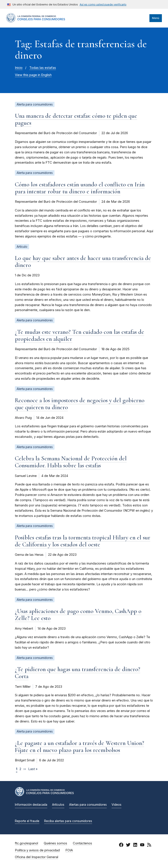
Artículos (58, 804)
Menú (155, 18)
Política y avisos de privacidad (37, 850)
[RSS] (149, 845)
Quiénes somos (55, 843)
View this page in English (33, 75)
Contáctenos (82, 843)
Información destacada (31, 804)
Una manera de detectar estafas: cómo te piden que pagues (76, 119)
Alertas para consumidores (88, 804)
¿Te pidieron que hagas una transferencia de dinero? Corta (77, 672)
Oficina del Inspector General (36, 857)
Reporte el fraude (27, 821)
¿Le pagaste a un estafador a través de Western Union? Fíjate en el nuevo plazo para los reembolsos (79, 746)
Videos (116, 804)
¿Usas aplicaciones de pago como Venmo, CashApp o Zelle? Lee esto (78, 614)
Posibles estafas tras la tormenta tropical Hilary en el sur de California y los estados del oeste (82, 541)
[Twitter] (128, 845)
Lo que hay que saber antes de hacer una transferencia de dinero (83, 261)
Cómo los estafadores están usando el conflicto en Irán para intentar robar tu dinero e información (80, 188)
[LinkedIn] (135, 845)
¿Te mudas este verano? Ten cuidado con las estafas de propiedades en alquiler (79, 335)
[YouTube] (142, 845)
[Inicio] (35, 21)
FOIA (69, 850)
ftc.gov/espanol (26, 843)
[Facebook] (121, 845)
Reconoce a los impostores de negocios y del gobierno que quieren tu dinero (79, 404)
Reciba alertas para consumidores (68, 821)
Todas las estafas (42, 68)
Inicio (19, 68)
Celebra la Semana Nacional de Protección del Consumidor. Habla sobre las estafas (71, 462)
